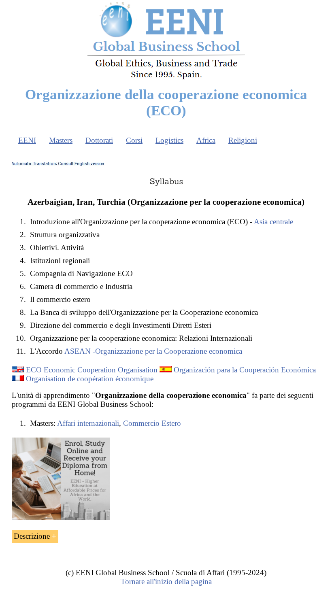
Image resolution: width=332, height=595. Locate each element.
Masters (60, 140)
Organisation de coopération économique (89, 378)
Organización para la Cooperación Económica (245, 370)
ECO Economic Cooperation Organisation (91, 370)
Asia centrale (273, 221)
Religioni (242, 140)
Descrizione (32, 536)
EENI (27, 140)
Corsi (134, 140)
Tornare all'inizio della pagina (166, 581)
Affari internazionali (88, 423)
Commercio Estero (152, 423)
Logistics (169, 140)
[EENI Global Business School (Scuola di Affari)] (166, 78)
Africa (205, 140)
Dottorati (99, 140)
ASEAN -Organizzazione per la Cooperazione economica (153, 351)
